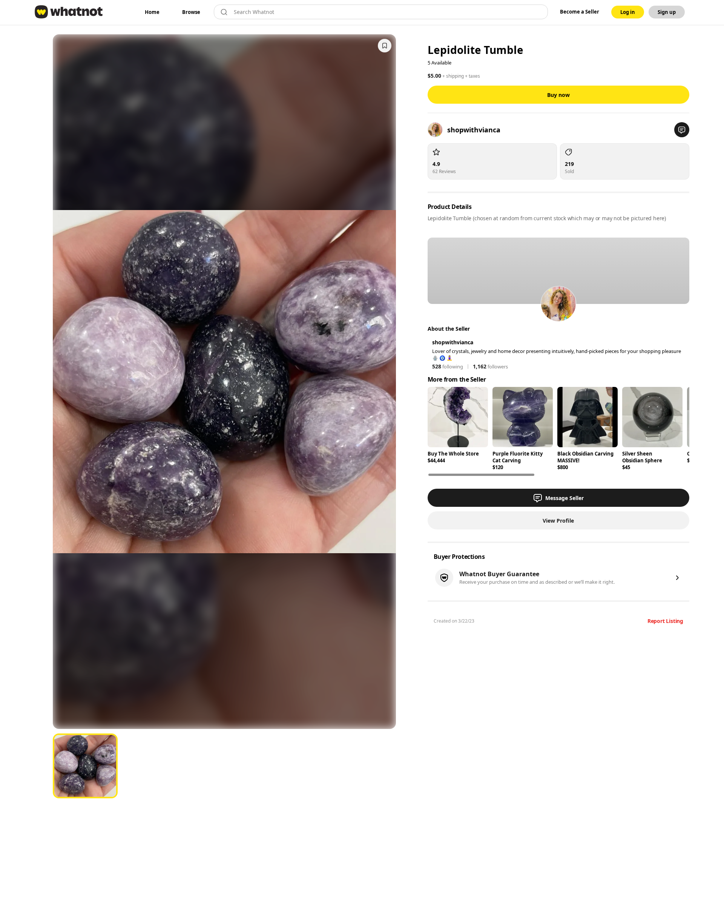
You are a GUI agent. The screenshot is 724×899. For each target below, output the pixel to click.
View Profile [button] (558, 520)
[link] (152, 12)
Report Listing (665, 620)
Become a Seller (579, 11)
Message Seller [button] (564, 498)
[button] (681, 129)
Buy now (558, 94)
